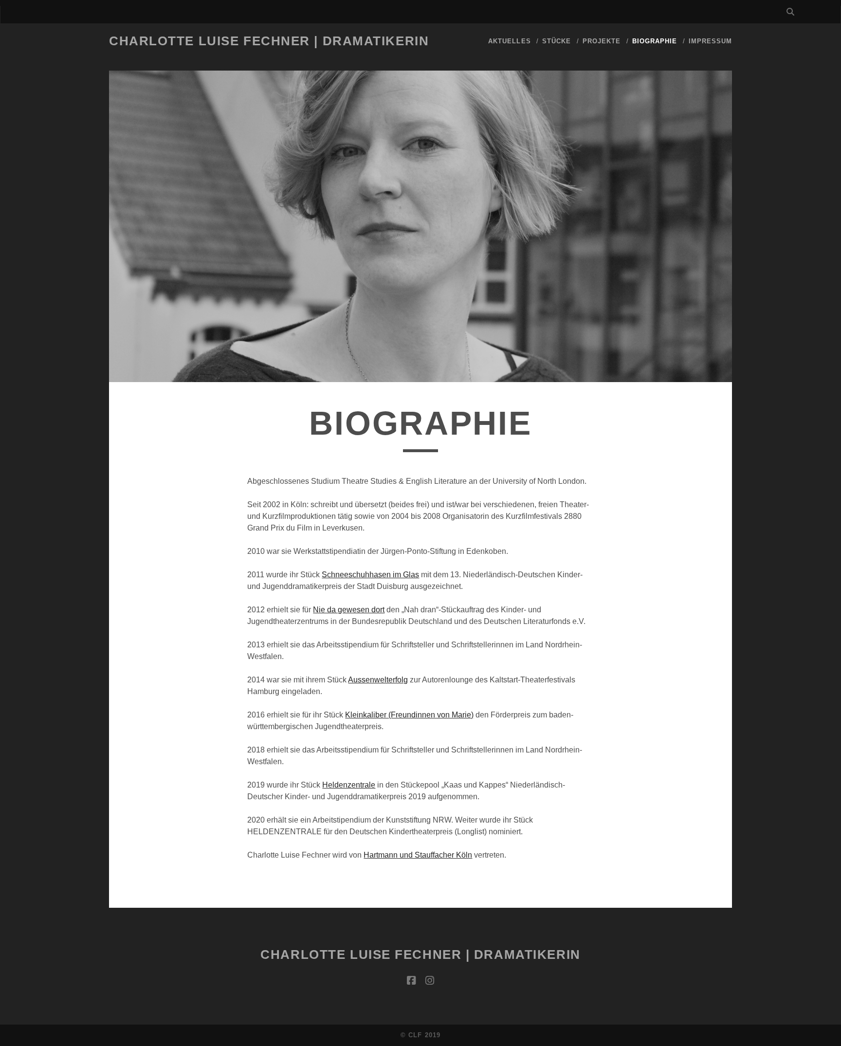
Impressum (710, 41)
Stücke (556, 41)
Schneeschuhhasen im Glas (370, 574)
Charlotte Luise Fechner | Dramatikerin (269, 41)
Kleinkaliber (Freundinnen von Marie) (409, 715)
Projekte (602, 41)
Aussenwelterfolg (378, 680)
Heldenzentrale (348, 785)
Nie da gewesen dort (348, 610)
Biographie (654, 41)
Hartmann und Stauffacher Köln (418, 855)
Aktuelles (509, 41)
